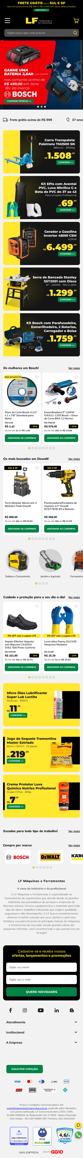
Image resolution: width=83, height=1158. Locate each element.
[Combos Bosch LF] (41, 75)
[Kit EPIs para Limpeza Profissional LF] (41, 220)
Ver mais (74, 368)
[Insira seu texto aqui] (50, 572)
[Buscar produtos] (75, 33)
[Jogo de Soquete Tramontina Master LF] (41, 773)
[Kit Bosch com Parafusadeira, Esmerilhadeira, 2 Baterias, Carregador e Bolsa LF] (41, 357)
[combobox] (41, 33)
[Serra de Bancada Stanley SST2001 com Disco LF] (41, 311)
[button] (78, 1126)
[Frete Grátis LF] (41, 6)
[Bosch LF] (17, 908)
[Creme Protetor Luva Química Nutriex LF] (41, 818)
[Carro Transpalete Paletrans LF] (41, 174)
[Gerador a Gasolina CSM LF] (41, 266)
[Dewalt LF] (50, 908)
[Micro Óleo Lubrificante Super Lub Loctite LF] (41, 727)
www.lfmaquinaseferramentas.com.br (27, 1153)
